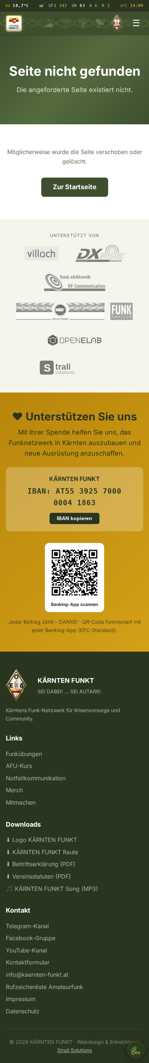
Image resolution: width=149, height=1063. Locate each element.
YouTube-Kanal (26, 950)
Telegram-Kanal (27, 926)
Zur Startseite (75, 187)
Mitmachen (20, 802)
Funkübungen (24, 753)
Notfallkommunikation (35, 778)
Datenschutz (22, 1011)
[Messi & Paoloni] (60, 311)
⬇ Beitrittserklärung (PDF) (41, 864)
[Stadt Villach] (41, 253)
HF (41, 6)
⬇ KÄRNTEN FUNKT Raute (42, 852)
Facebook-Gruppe (30, 938)
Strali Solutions (74, 1050)
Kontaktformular (28, 962)
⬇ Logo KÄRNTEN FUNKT (41, 839)
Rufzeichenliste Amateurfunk (44, 987)
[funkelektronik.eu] (74, 282)
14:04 (131, 5)
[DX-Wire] (100, 253)
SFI (57, 5)
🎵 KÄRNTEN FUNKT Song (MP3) (52, 888)
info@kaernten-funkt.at (37, 974)
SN (78, 5)
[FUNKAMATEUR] (121, 311)
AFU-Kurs (19, 765)
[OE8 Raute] (118, 23)
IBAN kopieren (74, 518)
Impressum (20, 998)
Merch (14, 790)
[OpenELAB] (75, 340)
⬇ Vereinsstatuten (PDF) (38, 876)
